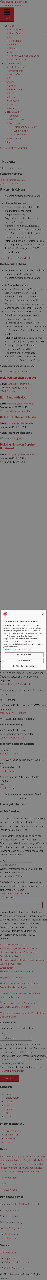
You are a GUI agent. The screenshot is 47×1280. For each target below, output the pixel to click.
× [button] (43, 614)
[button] (23, 666)
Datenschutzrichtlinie (22, 649)
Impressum (7, 649)
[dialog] (23, 640)
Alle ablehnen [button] (24, 660)
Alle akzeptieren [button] (24, 655)
